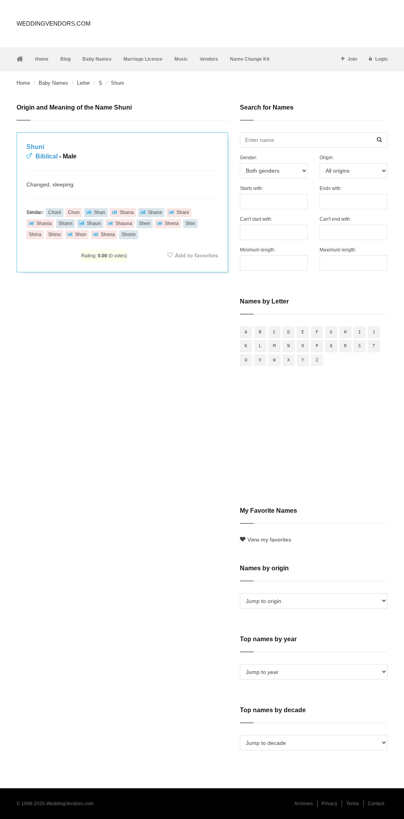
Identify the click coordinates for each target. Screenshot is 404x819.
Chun (74, 212)
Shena (172, 223)
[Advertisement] (122, 301)
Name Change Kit (249, 59)
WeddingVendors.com (54, 23)
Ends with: (331, 188)
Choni (54, 212)
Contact (376, 803)
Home (42, 59)
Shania (44, 223)
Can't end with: (335, 219)
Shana (127, 212)
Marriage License (143, 59)
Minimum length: (257, 250)
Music (181, 59)
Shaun (94, 223)
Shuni (35, 146)
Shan (99, 212)
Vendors (209, 59)
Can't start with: (256, 219)
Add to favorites (196, 255)
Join (352, 59)
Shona (108, 234)
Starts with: (251, 188)
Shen (144, 223)
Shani (182, 212)
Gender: (248, 157)
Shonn (129, 234)
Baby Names (97, 59)
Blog (65, 59)
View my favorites (269, 539)
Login (381, 59)
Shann (65, 223)
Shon (80, 234)
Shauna (123, 223)
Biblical (47, 156)
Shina (35, 234)
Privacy (329, 803)
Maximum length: (338, 250)
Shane (155, 212)
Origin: (327, 157)
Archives (303, 803)
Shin (190, 223)
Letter (83, 83)
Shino (54, 234)
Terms (352, 803)
